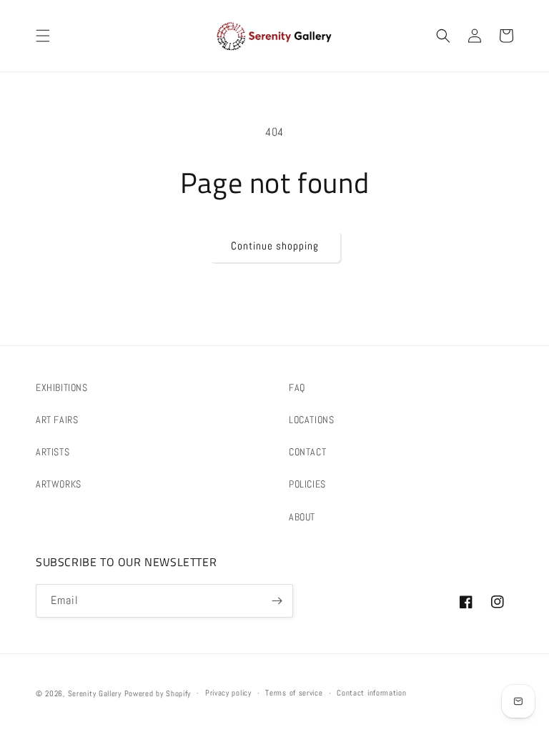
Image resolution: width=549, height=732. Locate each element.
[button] (43, 35)
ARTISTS (52, 451)
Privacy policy (228, 693)
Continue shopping (275, 245)
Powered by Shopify (158, 693)
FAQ (297, 387)
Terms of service (293, 693)
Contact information (371, 693)
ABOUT (302, 516)
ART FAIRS (57, 419)
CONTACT (307, 451)
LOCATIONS (311, 419)
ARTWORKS (58, 484)
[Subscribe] (276, 601)
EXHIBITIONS (62, 387)
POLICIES (307, 484)
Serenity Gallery (95, 693)
